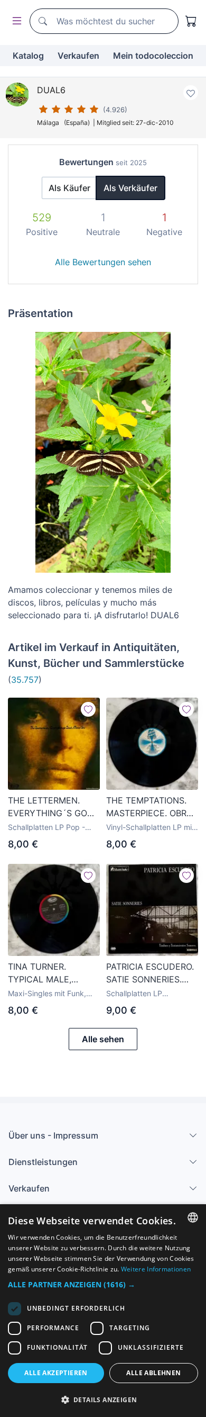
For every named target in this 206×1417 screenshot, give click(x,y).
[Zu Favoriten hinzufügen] (190, 92)
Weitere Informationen (156, 1269)
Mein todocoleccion (153, 55)
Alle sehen (103, 1039)
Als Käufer (69, 188)
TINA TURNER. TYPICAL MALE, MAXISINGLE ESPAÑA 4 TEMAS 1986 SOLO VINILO (51, 973)
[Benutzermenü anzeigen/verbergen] (15, 21)
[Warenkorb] (191, 21)
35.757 (25, 679)
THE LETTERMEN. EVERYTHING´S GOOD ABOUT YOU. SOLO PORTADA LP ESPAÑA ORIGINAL (54, 807)
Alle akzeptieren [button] (55, 1372)
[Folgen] (88, 709)
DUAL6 (51, 90)
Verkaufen (78, 55)
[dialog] (103, 1310)
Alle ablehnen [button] (153, 1372)
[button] (103, 1284)
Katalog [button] (28, 55)
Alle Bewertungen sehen (103, 262)
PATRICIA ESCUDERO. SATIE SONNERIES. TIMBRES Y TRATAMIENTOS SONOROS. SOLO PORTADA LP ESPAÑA (150, 973)
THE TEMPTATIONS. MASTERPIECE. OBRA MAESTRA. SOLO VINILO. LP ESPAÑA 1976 (149, 807)
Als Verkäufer (130, 188)
